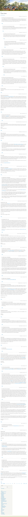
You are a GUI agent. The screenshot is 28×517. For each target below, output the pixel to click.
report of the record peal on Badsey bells (9, 96)
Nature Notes (2, 510)
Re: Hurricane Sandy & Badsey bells (6, 114)
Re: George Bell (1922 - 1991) (5, 219)
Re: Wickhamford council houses (5, 319)
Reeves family (2, 155)
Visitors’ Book (2, 513)
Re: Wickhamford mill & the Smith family (7, 424)
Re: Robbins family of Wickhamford (6, 248)
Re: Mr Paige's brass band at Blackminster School (7, 17)
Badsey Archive (2, 512)
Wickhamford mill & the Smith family (5, 402)
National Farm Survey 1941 (3, 500)
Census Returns (2, 497)
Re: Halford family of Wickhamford (6, 177)
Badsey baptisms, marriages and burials (18, 144)
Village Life (2, 504)
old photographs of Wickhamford (8, 168)
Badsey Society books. (4, 446)
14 (10, 483)
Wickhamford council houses (4, 310)
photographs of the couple (22, 382)
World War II (2, 495)
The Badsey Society (23, 1)
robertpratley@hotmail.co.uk (7, 162)
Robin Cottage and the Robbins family (12, 279)
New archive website (3, 88)
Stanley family (2, 337)
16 (14, 483)
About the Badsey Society (3, 491)
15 (12, 483)
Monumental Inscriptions (3, 498)
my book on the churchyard (18, 383)
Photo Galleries (2, 509)
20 (21, 483)
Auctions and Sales (3, 507)
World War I (2, 494)
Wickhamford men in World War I (5, 471)
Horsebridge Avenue (4, 445)
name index (20, 250)
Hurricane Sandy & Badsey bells (4, 95)
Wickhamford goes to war (13, 289)
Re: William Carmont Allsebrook (6, 373)
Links (1, 511)
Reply (2, 23)
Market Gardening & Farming (4, 503)
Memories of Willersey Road (4, 123)
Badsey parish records (3, 133)
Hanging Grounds (3, 431)
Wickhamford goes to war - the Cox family (6, 284)
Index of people (2, 488)
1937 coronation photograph (11, 250)
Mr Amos (9, 203)
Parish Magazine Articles (3, 506)
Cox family (9, 288)
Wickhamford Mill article (16, 425)
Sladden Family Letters (3, 493)
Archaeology (2, 492)
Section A (12, 380)
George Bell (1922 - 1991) (4, 202)
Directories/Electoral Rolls (3, 501)
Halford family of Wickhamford (4, 167)
